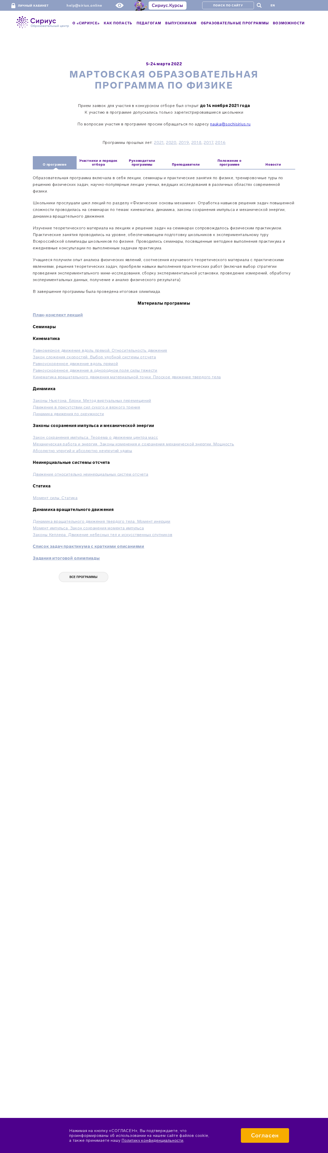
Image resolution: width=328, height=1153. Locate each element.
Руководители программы (142, 162)
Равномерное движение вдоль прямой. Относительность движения (100, 350)
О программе (55, 164)
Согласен (265, 1135)
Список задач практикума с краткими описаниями (88, 546)
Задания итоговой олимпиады (66, 558)
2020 (171, 142)
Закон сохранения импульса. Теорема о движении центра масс (95, 437)
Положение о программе (230, 162)
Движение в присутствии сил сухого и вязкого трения (86, 407)
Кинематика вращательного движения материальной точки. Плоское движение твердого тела (127, 377)
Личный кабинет (33, 5)
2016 (220, 142)
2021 (159, 142)
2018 (196, 142)
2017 (208, 142)
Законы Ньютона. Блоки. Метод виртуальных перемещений (92, 400)
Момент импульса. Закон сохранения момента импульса (88, 528)
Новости (273, 164)
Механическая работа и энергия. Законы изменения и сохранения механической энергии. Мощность (133, 444)
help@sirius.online (84, 5)
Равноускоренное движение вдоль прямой (75, 363)
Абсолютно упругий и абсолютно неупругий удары (82, 450)
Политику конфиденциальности (152, 1140)
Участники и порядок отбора (98, 162)
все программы (83, 577)
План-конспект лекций (58, 315)
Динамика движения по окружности (68, 413)
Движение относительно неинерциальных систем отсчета (90, 474)
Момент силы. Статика (55, 497)
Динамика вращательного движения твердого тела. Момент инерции (101, 521)
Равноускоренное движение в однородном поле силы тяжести (95, 370)
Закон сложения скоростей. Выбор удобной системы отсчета (94, 357)
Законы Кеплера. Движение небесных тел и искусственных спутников (102, 534)
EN (273, 5)
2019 (184, 142)
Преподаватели (186, 164)
